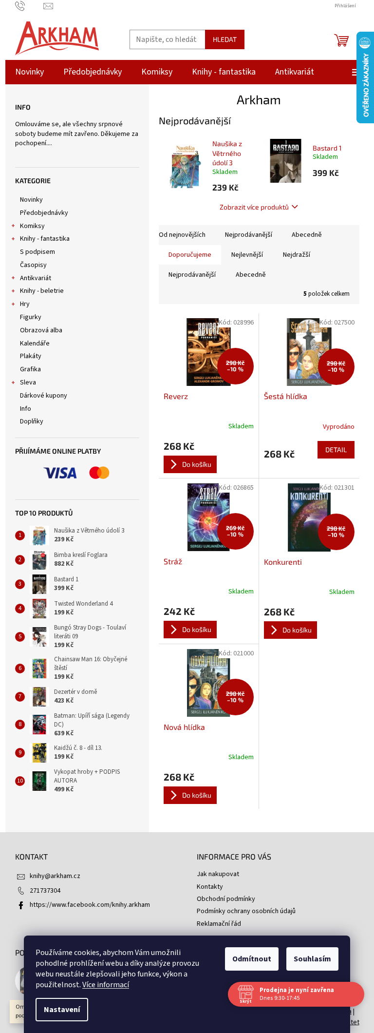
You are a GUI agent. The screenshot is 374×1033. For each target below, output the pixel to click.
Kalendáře (35, 343)
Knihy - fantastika (45, 239)
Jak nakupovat (218, 874)
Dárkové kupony (43, 396)
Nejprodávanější (248, 235)
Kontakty (210, 887)
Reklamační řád (219, 924)
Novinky (31, 200)
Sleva (28, 382)
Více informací (105, 984)
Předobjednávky (44, 213)
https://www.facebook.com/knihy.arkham (90, 905)
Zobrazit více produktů (254, 207)
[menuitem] (29, 72)
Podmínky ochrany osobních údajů (246, 911)
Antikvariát (35, 278)
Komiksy (32, 226)
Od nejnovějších (182, 235)
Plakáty (30, 356)
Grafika (30, 369)
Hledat (225, 39)
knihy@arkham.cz (55, 876)
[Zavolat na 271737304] (29, 5)
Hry (25, 304)
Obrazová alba (41, 330)
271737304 (45, 891)
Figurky (30, 317)
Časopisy (33, 265)
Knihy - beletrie (42, 291)
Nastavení (62, 1009)
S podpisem (37, 252)
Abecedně (307, 235)
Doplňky (31, 421)
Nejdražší (296, 255)
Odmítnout (251, 959)
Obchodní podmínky (226, 899)
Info (25, 409)
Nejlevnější (247, 255)
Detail (336, 449)
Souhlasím (312, 959)
